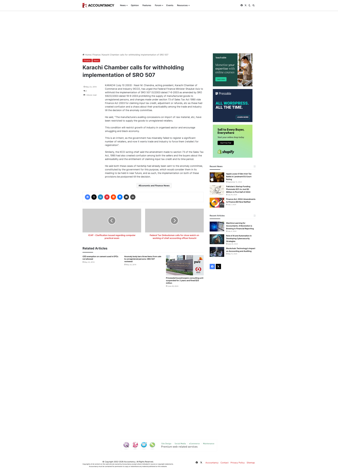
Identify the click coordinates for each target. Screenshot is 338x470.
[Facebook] (87, 197)
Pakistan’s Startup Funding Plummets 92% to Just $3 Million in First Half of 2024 (238, 189)
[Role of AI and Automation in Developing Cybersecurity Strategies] (217, 239)
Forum (158, 5)
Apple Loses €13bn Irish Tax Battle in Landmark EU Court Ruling (239, 176)
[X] (94, 197)
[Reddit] (113, 197)
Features (146, 5)
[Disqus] (143, 327)
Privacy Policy (238, 462)
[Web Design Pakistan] (169, 445)
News (123, 5)
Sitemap (251, 462)
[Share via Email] (126, 197)
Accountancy (212, 462)
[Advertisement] (169, 30)
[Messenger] (120, 197)
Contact (224, 462)
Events (169, 5)
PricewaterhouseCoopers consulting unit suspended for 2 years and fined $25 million (184, 280)
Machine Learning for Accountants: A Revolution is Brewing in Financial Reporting (240, 226)
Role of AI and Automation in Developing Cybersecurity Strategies (239, 238)
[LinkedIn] (100, 197)
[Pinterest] (107, 197)
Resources (182, 5)
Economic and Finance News (155, 185)
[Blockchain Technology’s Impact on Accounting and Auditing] (217, 252)
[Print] (132, 197)
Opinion (135, 5)
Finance (96, 54)
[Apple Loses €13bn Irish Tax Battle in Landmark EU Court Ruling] (217, 177)
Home (87, 54)
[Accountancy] (98, 5)
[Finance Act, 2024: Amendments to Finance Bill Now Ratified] (217, 203)
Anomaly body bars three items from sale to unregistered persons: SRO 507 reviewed (142, 259)
